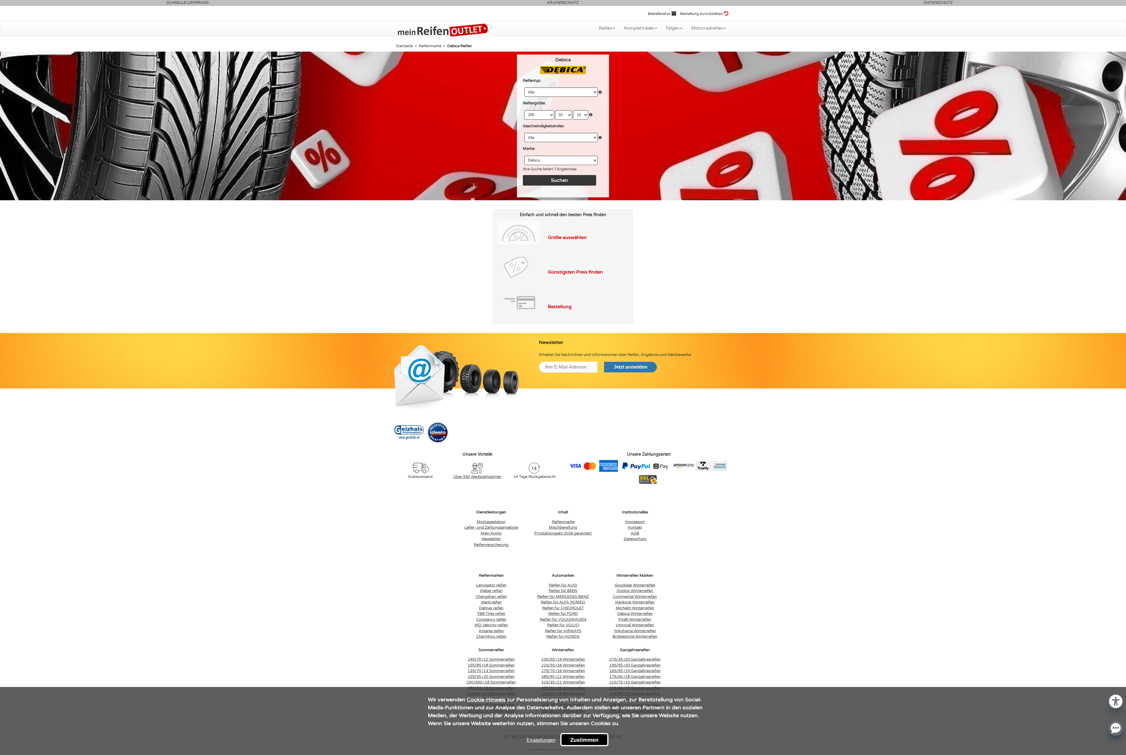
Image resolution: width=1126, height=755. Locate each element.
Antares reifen (491, 631)
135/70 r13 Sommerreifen (491, 671)
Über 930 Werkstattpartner (477, 476)
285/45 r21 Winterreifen (563, 676)
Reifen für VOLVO (563, 625)
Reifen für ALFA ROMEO (563, 602)
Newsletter (491, 539)
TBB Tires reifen (491, 613)
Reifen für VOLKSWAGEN (563, 619)
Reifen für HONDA (563, 636)
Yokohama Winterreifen (635, 631)
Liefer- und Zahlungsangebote (491, 527)
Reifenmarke (563, 522)
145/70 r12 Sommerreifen (491, 659)
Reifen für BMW (563, 590)
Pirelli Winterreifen (634, 619)
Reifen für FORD (563, 613)
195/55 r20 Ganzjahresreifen (635, 665)
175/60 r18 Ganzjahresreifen (635, 676)
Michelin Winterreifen (635, 608)
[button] (1115, 701)
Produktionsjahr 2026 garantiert (563, 533)
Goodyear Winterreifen (635, 585)
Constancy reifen (491, 619)
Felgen (672, 28)
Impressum (635, 522)
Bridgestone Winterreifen (635, 636)
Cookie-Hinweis (486, 699)
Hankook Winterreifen (634, 602)
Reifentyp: (532, 80)
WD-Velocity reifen (491, 625)
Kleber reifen (491, 590)
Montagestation (491, 522)
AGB (635, 533)
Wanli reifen (491, 602)
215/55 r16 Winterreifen (563, 665)
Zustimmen (584, 740)
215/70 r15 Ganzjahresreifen (635, 682)
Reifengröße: (534, 103)
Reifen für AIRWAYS (563, 631)
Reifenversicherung (491, 544)
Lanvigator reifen (491, 585)
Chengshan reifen (491, 596)
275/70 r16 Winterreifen (563, 671)
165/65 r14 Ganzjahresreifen (635, 671)
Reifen (605, 28)
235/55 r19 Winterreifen (563, 659)
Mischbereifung (563, 527)
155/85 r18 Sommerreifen (491, 665)
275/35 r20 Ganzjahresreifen (635, 659)
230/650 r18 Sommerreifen (491, 682)
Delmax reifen (491, 608)
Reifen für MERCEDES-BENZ (563, 596)
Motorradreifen (707, 28)
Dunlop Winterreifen (635, 590)
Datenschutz (635, 539)
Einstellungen (541, 740)
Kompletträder (639, 28)
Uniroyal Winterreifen (635, 625)
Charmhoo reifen (491, 636)
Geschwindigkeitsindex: (543, 126)
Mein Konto (491, 533)
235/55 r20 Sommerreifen (491, 676)
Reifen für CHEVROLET (563, 608)
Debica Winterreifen (635, 613)
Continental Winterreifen (635, 596)
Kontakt (635, 527)
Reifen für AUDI (563, 585)
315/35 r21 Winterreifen (563, 682)
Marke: (529, 148)
